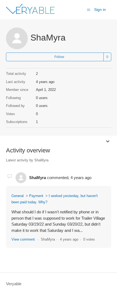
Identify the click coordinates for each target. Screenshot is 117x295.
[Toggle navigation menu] (88, 9)
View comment (23, 239)
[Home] (30, 12)
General (17, 196)
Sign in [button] (100, 9)
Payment (36, 196)
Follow (59, 57)
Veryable (13, 283)
